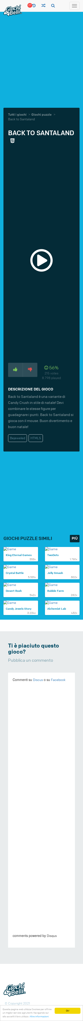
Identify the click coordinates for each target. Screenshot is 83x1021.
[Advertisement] (41, 59)
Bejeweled (17, 438)
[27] (34, 6)
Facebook (58, 680)
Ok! (67, 1010)
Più (75, 538)
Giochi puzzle (41, 115)
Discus (38, 680)
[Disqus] (41, 750)
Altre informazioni (39, 1016)
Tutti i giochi (17, 115)
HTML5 (35, 438)
